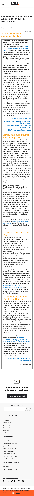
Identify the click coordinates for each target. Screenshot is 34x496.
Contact (5, 492)
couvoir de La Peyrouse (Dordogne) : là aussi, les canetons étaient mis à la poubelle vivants (16, 339)
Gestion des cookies (24, 490)
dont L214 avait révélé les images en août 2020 (15, 48)
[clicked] (28, 409)
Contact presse (25, 364)
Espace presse (29, 3)
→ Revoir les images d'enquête (20, 118)
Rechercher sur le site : (16, 405)
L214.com (23, 488)
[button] (2, 4)
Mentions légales (15, 490)
